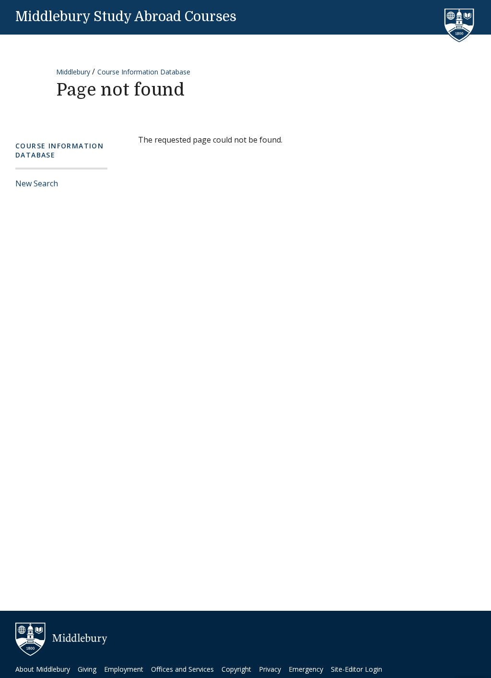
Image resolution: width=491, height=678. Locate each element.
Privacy (270, 669)
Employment (123, 669)
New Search (36, 183)
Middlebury (73, 71)
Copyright (236, 669)
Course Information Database (143, 71)
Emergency (306, 669)
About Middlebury (42, 669)
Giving (87, 669)
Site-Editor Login (356, 669)
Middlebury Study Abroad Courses (125, 16)
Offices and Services (182, 669)
